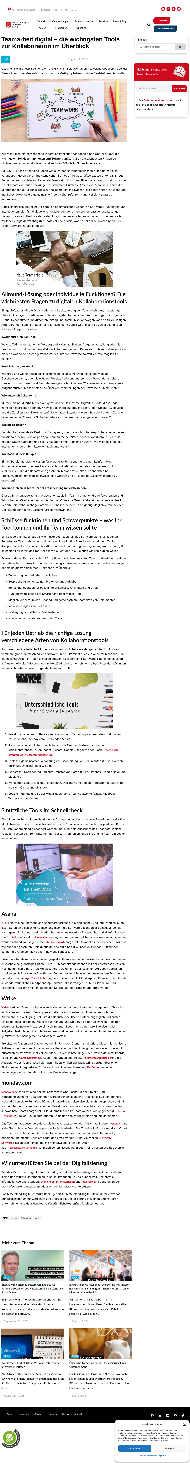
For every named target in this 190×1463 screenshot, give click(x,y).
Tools (37, 1218)
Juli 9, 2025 (78, 1395)
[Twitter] (183, 1415)
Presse (10, 1414)
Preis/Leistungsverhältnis (22, 1147)
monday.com (9, 1092)
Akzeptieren (134, 1448)
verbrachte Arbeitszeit (97, 1057)
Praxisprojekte (90, 1181)
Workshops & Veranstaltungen (53, 21)
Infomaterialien (65, 1181)
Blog (7, 1278)
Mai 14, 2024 (80, 1321)
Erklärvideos (14, 937)
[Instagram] (168, 9)
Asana (5, 923)
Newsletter (24, 1414)
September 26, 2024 (16, 1321)
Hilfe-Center (92, 1067)
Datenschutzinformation (148, 1456)
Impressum (162, 1456)
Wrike (5, 1007)
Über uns (81, 28)
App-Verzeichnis (35, 978)
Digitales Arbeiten (20, 1218)
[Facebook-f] (174, 9)
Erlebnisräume (82, 21)
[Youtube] (179, 9)
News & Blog (120, 21)
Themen (41, 28)
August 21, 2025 (14, 1395)
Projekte (103, 21)
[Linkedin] (163, 9)
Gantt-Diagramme (30, 1057)
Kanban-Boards (55, 942)
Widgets (115, 1123)
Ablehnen (169, 1448)
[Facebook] (152, 1415)
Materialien (61, 28)
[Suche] (180, 47)
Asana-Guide (43, 937)
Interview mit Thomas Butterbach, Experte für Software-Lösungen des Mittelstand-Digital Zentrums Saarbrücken (32, 1288)
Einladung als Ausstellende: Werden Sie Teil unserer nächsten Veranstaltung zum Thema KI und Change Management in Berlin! (99, 1288)
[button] (184, 1424)
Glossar (37, 1414)
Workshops (47, 1181)
